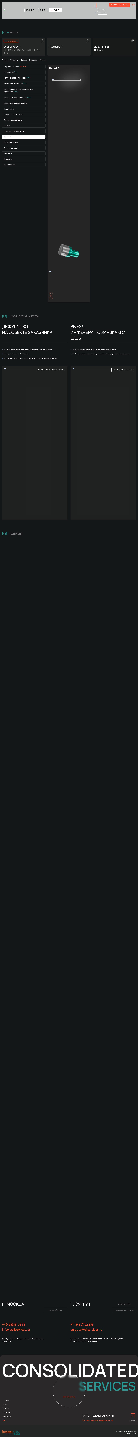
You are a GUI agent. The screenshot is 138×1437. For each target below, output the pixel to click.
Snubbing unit (12, 46)
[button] (133, 5)
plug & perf (56, 46)
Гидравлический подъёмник (21, 49)
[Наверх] (132, 1415)
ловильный (101, 46)
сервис (98, 49)
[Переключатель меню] (94, 5)
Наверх (133, 1421)
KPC (6, 52)
